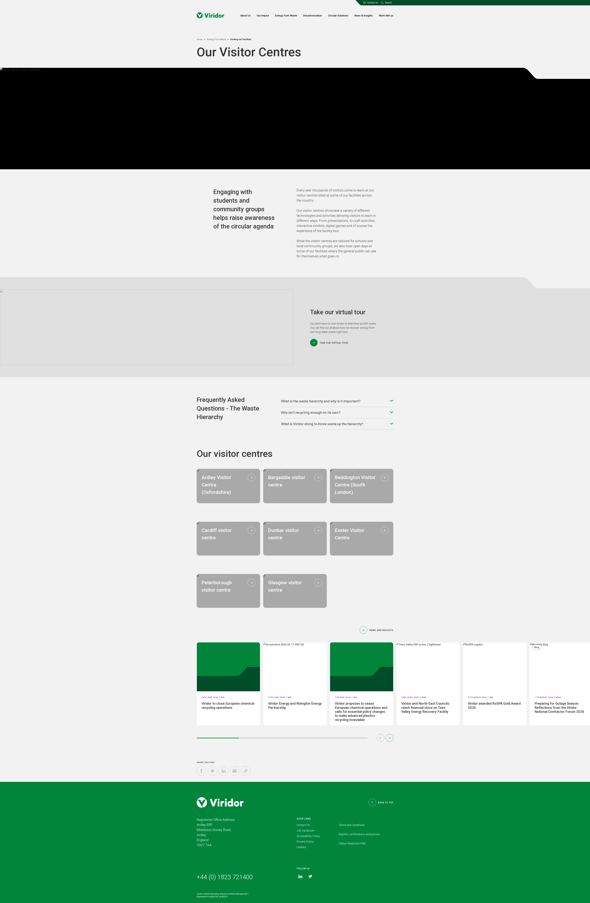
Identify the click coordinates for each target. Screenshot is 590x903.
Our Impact (263, 15)
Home (200, 39)
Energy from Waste (286, 15)
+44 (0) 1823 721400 (225, 877)
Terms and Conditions (351, 825)
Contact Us (372, 2)
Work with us (386, 15)
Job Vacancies (305, 830)
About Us (245, 15)
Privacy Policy (305, 841)
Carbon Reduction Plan (352, 843)
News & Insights (363, 15)
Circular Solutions (338, 15)
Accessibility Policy (308, 836)
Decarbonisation (312, 15)
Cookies (301, 847)
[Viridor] (210, 15)
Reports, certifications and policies (359, 834)
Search (388, 2)
